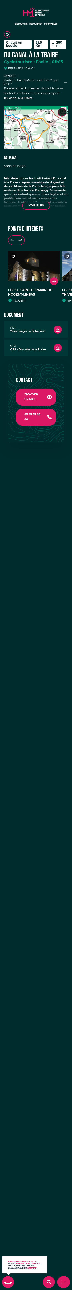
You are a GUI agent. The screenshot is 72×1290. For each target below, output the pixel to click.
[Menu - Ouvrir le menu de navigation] (63, 1282)
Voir (36, 205)
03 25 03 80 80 (32, 417)
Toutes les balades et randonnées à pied (31, 93)
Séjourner (35, 24)
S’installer (50, 24)
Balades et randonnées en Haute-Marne (31, 88)
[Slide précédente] (12, 240)
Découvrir (21, 24)
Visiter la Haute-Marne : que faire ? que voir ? (31, 82)
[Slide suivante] (20, 240)
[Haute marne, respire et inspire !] (36, 11)
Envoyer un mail (31, 397)
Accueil (9, 76)
